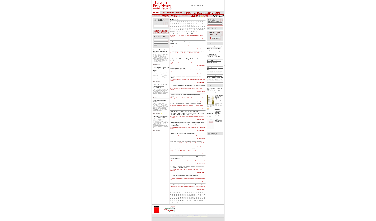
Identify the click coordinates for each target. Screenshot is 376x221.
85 (190, 28)
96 (176, 29)
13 (189, 21)
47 (186, 25)
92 (204, 28)
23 (174, 23)
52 (196, 25)
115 (189, 31)
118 (196, 31)
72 (200, 26)
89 (198, 28)
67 (190, 26)
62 (180, 26)
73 (202, 26)
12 (187, 21)
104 (195, 29)
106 (200, 29)
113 (184, 31)
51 (194, 25)
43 (178, 25)
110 (176, 31)
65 (186, 26)
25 (178, 23)
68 (192, 26)
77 (174, 28)
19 (200, 21)
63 (182, 26)
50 (192, 25)
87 (194, 28)
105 (197, 29)
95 (174, 29)
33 (194, 23)
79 (178, 28)
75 (170, 28)
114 (186, 31)
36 (200, 23)
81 (182, 28)
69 (194, 26)
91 (202, 28)
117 (194, 31)
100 (185, 29)
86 (192, 28)
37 (202, 23)
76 (172, 28)
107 (203, 29)
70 (196, 26)
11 (185, 21)
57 (170, 26)
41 (174, 25)
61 (178, 26)
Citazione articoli (204, 215)
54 (200, 25)
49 (190, 25)
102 (190, 29)
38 (204, 23)
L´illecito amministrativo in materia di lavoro (218, 120)
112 (181, 31)
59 (174, 26)
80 (180, 28)
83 (186, 28)
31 (190, 23)
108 (171, 31)
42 (176, 25)
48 (188, 25)
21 (170, 23)
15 (193, 21)
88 (196, 28)
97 (178, 29)
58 (172, 26)
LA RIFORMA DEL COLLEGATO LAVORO (213, 55)
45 (182, 25)
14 (191, 21)
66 (188, 26)
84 (188, 28)
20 (202, 21)
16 (195, 21)
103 (192, 29)
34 (196, 23)
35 (198, 23)
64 (184, 26)
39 (170, 25)
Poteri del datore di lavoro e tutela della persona (214, 61)
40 (172, 25)
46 (184, 25)
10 (183, 21)
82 (184, 28)
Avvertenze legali (190, 215)
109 (174, 31)
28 (184, 23)
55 (202, 25)
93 (170, 29)
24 (176, 23)
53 (198, 25)
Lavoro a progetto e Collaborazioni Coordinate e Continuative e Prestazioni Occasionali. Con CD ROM (219, 98)
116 (191, 31)
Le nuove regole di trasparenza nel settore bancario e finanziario (215, 76)
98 (180, 29)
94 (172, 29)
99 (182, 29)
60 (176, 26)
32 (192, 23)
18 (198, 21)
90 (200, 28)
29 (186, 23)
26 (180, 23)
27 (182, 23)
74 (204, 26)
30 (188, 23)
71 (198, 26)
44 (180, 25)
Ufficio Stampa (197, 215)
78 (176, 28)
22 (172, 23)
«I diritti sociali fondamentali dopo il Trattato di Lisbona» (214, 47)
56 (204, 25)
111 (179, 31)
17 (196, 21)
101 (187, 29)
